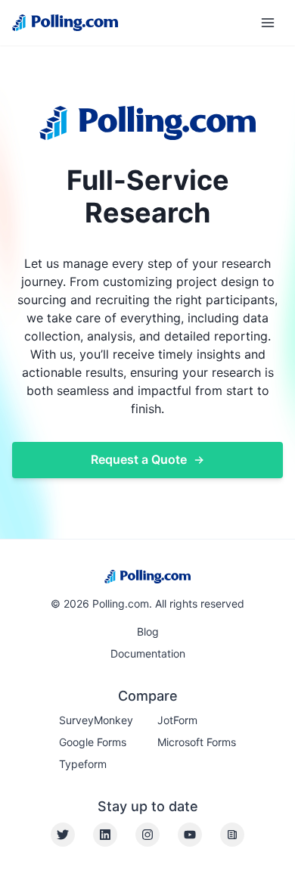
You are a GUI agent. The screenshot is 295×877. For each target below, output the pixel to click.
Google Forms (92, 741)
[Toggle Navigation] (268, 23)
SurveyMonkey (96, 720)
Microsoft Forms (196, 741)
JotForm (177, 720)
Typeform (83, 763)
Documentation (147, 653)
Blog (148, 631)
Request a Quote (139, 459)
